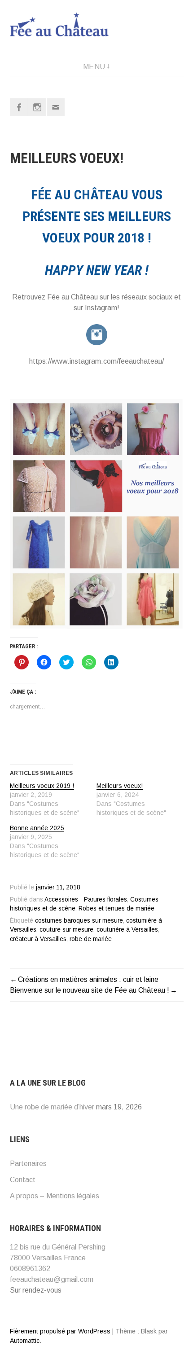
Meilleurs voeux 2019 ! (42, 785)
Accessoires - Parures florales (85, 899)
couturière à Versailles (127, 929)
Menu (94, 66)
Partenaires (28, 1163)
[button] (97, 514)
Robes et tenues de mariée (116, 908)
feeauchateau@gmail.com (51, 1279)
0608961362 (30, 1268)
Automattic (24, 1340)
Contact (22, 1179)
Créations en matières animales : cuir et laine (88, 979)
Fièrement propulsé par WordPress (60, 1331)
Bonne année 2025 (37, 827)
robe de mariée (91, 939)
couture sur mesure (66, 929)
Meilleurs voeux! (119, 785)
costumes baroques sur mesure (79, 920)
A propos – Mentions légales (54, 1196)
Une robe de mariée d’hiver (52, 1107)
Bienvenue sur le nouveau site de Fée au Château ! (89, 990)
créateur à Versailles (38, 939)
